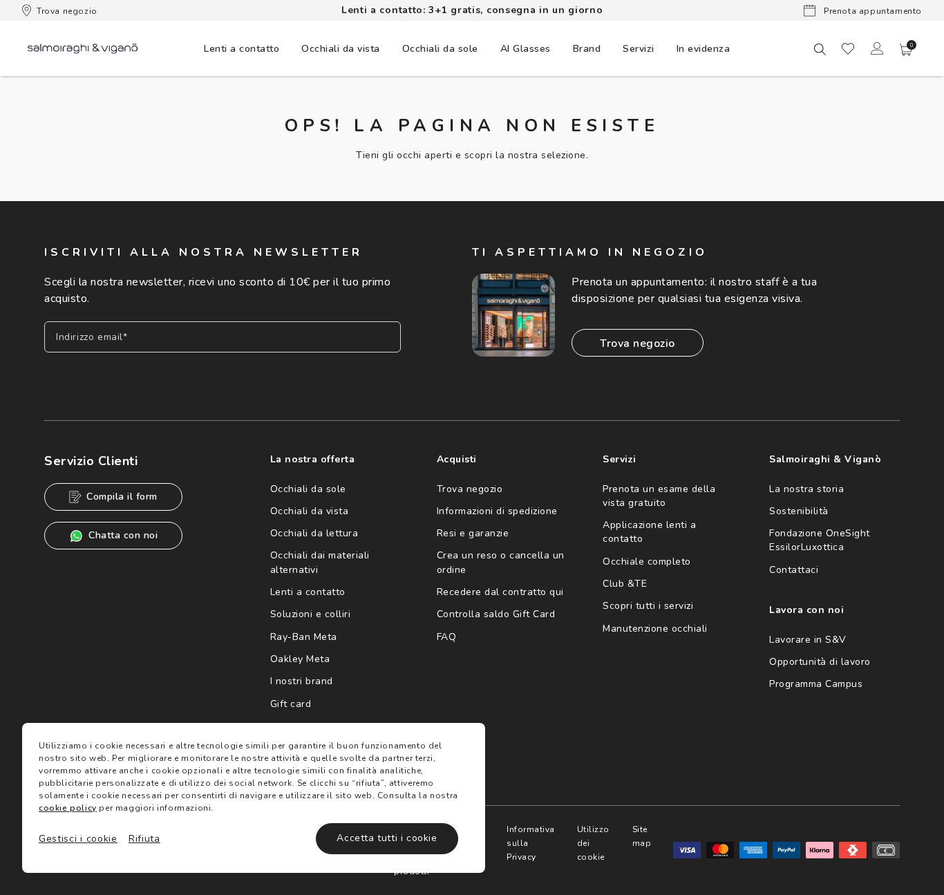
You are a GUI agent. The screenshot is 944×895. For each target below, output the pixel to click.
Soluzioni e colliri (310, 614)
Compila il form (122, 496)
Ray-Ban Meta (303, 636)
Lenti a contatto (308, 592)
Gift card (291, 703)
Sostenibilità (799, 511)
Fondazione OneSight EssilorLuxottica (819, 540)
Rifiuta (144, 838)
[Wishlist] (848, 48)
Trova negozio (67, 11)
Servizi (638, 48)
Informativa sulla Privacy (531, 843)
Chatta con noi (123, 535)
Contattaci (793, 569)
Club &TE (625, 583)
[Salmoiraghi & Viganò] (83, 48)
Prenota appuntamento (871, 11)
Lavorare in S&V (808, 639)
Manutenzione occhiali (655, 628)
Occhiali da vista (309, 511)
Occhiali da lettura (314, 533)
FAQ (447, 636)
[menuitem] (241, 48)
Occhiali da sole (308, 489)
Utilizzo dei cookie (593, 843)
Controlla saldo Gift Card (496, 614)
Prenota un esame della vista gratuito (659, 495)
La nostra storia (806, 489)
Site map (642, 836)
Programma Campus (815, 683)
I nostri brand (301, 681)
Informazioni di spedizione (497, 511)
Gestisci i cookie (78, 838)
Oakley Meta (300, 659)
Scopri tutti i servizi (648, 605)
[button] (906, 50)
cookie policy (68, 807)
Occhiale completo (647, 561)
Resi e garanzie (473, 533)
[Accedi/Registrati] (877, 48)
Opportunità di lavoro (820, 661)
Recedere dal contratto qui (500, 592)
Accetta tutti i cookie (387, 838)
